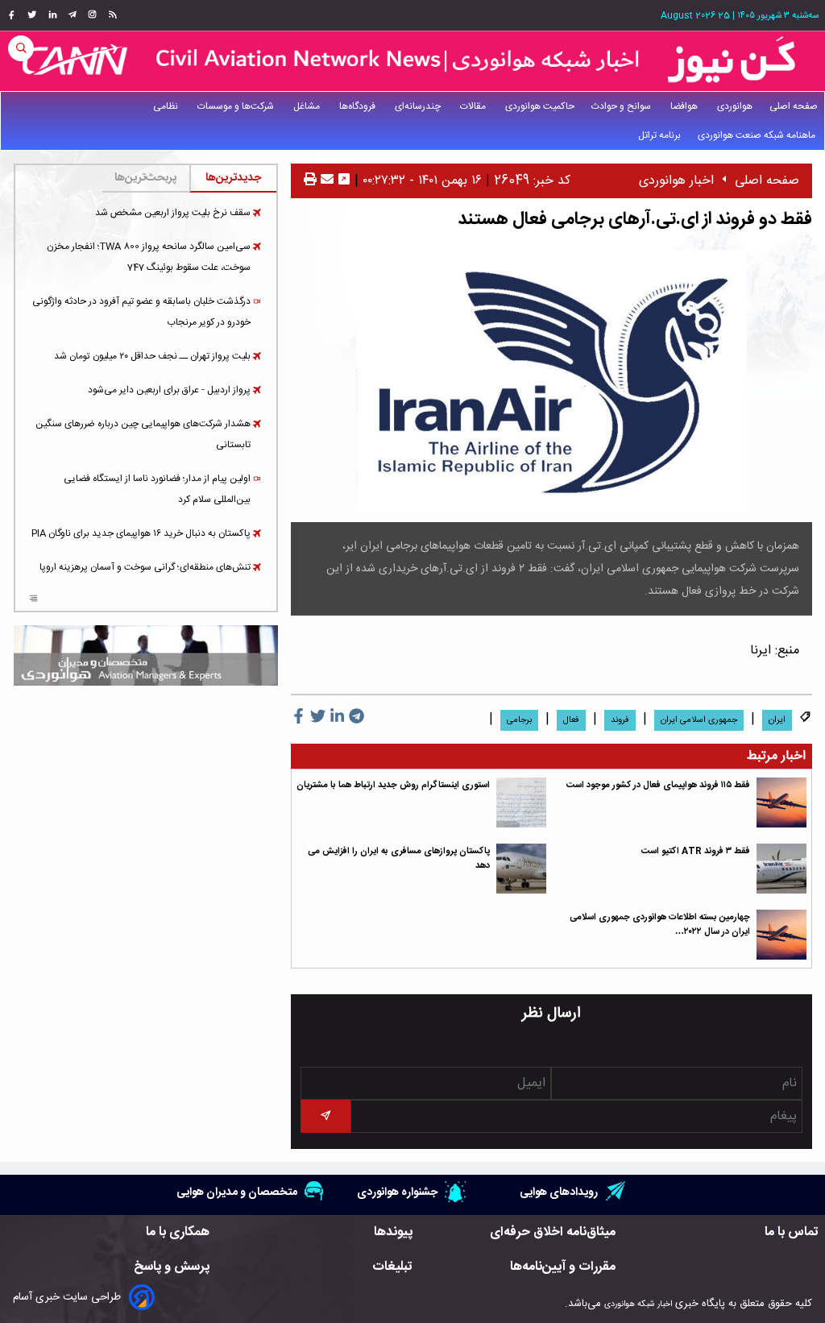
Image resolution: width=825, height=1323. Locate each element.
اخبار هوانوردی (676, 181)
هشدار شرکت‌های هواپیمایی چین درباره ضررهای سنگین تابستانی (143, 434)
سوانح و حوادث (622, 106)
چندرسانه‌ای (419, 106)
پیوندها (393, 1232)
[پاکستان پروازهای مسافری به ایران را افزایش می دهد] (521, 869)
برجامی (519, 720)
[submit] (325, 1116)
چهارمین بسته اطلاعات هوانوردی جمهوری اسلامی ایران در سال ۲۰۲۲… (660, 924)
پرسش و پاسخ (171, 1267)
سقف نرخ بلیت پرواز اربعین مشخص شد (173, 213)
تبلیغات (392, 1267)
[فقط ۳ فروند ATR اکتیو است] (781, 869)
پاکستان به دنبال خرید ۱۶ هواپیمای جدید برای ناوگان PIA (141, 533)
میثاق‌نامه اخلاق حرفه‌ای (553, 1232)
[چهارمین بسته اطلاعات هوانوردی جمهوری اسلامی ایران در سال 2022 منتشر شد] (781, 935)
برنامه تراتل (659, 135)
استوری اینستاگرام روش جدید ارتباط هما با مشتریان (393, 785)
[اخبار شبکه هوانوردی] (412, 61)
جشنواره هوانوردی (397, 1192)
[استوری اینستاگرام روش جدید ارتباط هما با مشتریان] (521, 802)
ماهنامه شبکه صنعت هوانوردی (758, 135)
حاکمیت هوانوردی (539, 106)
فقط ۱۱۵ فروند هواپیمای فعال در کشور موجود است (658, 785)
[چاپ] (310, 181)
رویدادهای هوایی (559, 1192)
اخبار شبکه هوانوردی (638, 1304)
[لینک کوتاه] (344, 181)
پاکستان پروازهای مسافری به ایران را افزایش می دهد (399, 858)
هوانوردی (734, 106)
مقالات (474, 106)
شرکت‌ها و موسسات (236, 106)
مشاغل (307, 106)
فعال (571, 720)
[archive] (33, 599)
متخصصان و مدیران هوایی (236, 1192)
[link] (111, 15)
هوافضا (685, 106)
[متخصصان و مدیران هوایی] (146, 655)
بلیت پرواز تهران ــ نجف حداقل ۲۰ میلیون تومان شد (152, 356)
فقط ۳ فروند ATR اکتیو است (695, 851)
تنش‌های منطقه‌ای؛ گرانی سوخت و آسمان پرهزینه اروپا (145, 567)
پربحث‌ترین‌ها (145, 178)
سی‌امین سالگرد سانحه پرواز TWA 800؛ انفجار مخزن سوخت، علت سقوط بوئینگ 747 (149, 257)
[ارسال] (325, 181)
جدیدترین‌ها (233, 178)
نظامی (166, 106)
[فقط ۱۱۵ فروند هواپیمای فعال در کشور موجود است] (781, 802)
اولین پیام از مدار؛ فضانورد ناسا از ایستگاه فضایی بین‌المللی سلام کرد (157, 489)
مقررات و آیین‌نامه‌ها (563, 1267)
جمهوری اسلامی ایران (699, 720)
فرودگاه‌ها (358, 106)
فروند (620, 720)
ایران (777, 720)
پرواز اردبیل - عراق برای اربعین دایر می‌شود (169, 390)
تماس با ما (792, 1232)
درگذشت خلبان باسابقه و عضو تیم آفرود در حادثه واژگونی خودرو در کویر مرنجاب (141, 311)
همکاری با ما (177, 1232)
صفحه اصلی (793, 106)
